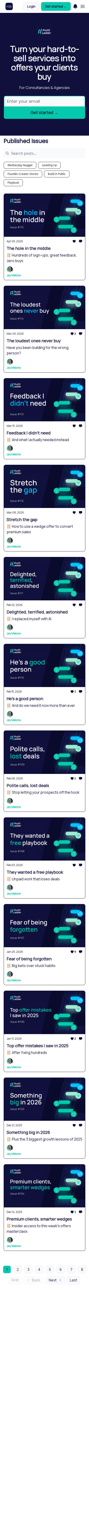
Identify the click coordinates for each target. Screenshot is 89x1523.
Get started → (56, 6)
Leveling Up (49, 165)
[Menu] (75, 5)
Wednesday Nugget (20, 165)
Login (31, 6)
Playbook (13, 183)
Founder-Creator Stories (23, 174)
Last (73, 1280)
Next (53, 1280)
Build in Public (56, 174)
